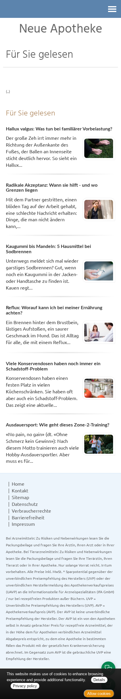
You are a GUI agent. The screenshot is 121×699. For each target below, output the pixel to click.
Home (18, 484)
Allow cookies (99, 693)
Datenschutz (25, 504)
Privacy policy (25, 686)
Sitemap (20, 497)
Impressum (23, 524)
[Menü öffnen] (112, 9)
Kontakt (20, 490)
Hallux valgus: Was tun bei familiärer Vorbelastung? (59, 129)
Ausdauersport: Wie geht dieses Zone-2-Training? (57, 425)
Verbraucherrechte (31, 510)
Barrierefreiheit (28, 517)
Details (99, 680)
